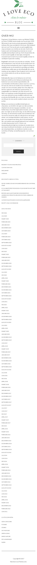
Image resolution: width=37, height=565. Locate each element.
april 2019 (5, 346)
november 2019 (7, 337)
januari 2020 (6, 334)
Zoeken (18, 151)
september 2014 (7, 449)
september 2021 (7, 296)
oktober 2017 (6, 399)
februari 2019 (6, 352)
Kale (11, 562)
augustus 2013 (6, 488)
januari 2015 (6, 437)
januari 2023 (6, 260)
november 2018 (7, 361)
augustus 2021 (6, 299)
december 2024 (6, 228)
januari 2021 (6, 313)
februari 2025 (6, 222)
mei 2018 (4, 378)
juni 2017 (4, 411)
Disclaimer (5, 170)
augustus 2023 (6, 245)
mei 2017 (4, 414)
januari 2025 (6, 225)
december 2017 (6, 393)
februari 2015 (6, 434)
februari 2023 (6, 257)
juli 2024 (4, 233)
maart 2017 (5, 420)
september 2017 (7, 402)
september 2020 (7, 319)
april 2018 (5, 381)
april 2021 (5, 307)
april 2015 (5, 429)
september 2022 (7, 266)
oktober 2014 (6, 446)
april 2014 (5, 464)
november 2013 (7, 479)
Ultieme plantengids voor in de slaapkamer (16, 200)
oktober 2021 (6, 293)
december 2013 (6, 476)
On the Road (6, 530)
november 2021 (7, 290)
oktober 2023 (6, 239)
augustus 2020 (6, 322)
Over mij (4, 173)
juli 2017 (4, 408)
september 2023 (7, 242)
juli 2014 (4, 455)
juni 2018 (4, 375)
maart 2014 (5, 467)
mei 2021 (4, 304)
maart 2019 (5, 349)
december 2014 (6, 440)
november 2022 (7, 263)
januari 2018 (6, 390)
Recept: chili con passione (10, 203)
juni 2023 (4, 248)
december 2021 (6, 287)
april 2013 (5, 500)
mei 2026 (4, 213)
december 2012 (6, 505)
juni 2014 (4, 458)
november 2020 (7, 316)
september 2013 (7, 485)
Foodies (4, 524)
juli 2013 (4, 491)
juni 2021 (4, 301)
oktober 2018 (6, 364)
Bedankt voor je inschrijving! (11, 164)
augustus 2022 (6, 269)
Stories (4, 527)
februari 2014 (6, 470)
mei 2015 (4, 426)
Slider (3, 542)
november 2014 (7, 443)
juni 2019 (4, 343)
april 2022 (5, 278)
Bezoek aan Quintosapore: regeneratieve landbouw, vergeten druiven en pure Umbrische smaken (17, 195)
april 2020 (5, 328)
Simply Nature (6, 536)
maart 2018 (5, 384)
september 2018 (7, 367)
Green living (6, 533)
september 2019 (7, 340)
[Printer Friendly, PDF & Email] (34, 136)
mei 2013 (4, 497)
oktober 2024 (6, 231)
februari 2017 (6, 423)
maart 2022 (5, 281)
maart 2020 (5, 331)
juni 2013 (4, 494)
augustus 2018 (6, 369)
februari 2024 (6, 236)
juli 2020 (4, 325)
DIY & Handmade (7, 539)
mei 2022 (4, 275)
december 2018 (6, 358)
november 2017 (7, 396)
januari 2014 (6, 473)
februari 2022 (6, 284)
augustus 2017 (6, 405)
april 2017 (5, 417)
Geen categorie (7, 521)
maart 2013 (5, 502)
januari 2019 (6, 355)
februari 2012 (6, 508)
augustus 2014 (6, 452)
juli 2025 (4, 216)
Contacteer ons (7, 167)
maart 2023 (5, 254)
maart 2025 (5, 219)
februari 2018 (6, 387)
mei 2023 (4, 251)
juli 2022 (4, 272)
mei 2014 (4, 461)
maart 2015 (5, 432)
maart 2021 (5, 310)
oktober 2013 (6, 482)
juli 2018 (4, 372)
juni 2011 (4, 511)
